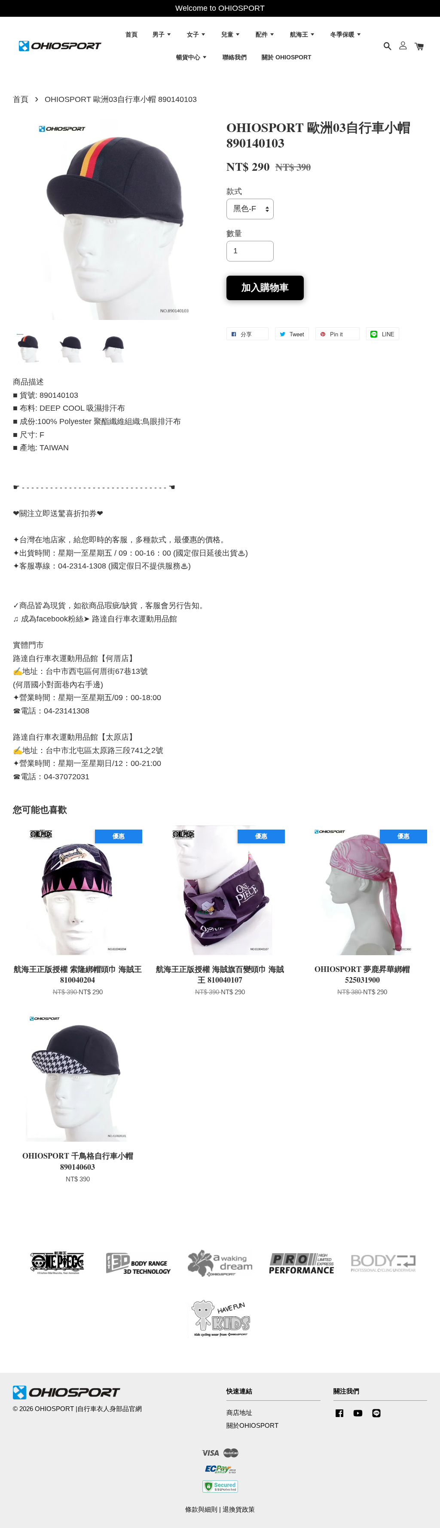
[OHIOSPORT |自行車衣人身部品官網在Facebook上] (339, 1416)
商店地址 (239, 1412)
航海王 (300, 34)
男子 (159, 34)
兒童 (228, 34)
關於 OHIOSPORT (287, 57)
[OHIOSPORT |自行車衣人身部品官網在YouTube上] (358, 1416)
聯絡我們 (235, 57)
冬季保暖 (343, 34)
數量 (234, 233)
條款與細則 (201, 1509)
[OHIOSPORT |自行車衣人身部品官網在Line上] (376, 1416)
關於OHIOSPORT (252, 1425)
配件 (262, 34)
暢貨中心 (189, 57)
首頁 (131, 34)
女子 (194, 34)
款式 (234, 191)
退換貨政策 (239, 1509)
